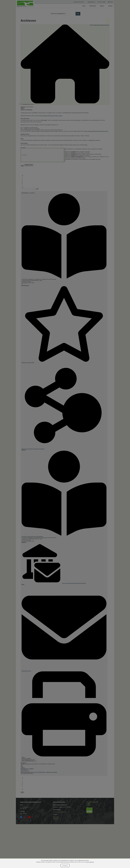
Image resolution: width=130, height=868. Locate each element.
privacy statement (90, 862)
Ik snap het (65, 865)
